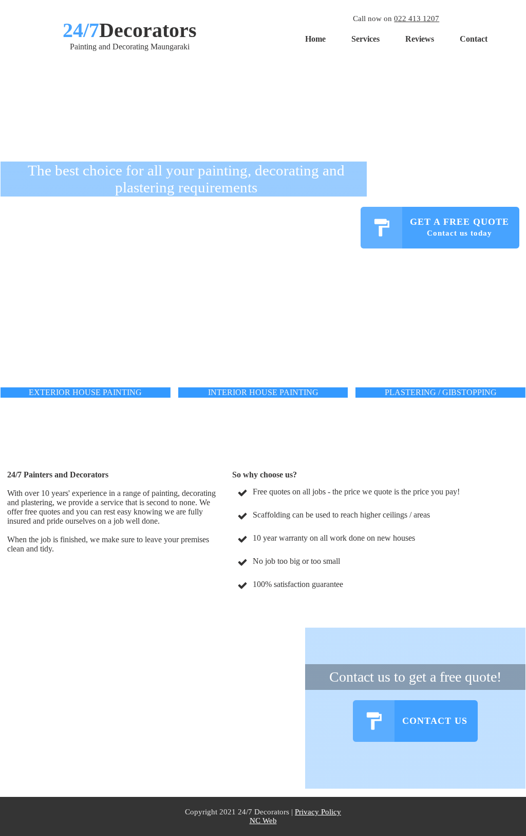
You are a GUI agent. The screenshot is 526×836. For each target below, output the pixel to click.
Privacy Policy (318, 812)
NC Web (263, 820)
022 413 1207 (416, 18)
